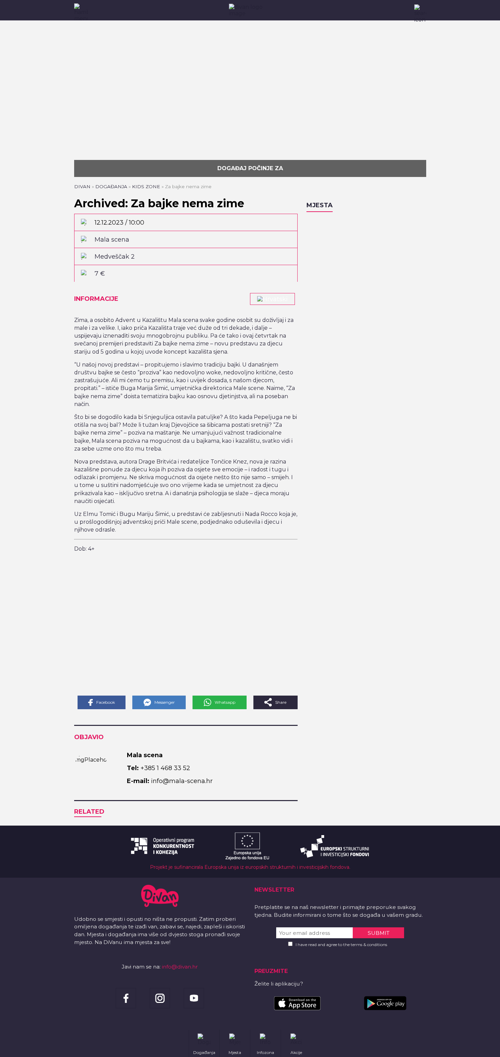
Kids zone (146, 186)
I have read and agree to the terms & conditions (341, 944)
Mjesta (319, 205)
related (89, 811)
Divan (82, 186)
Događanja (111, 186)
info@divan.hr (180, 966)
